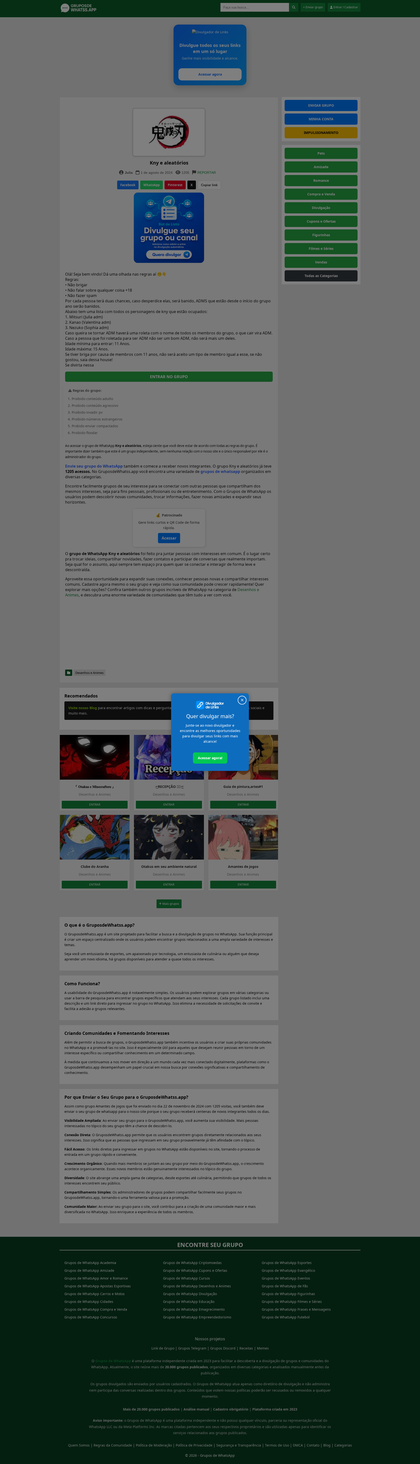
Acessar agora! (210, 758)
